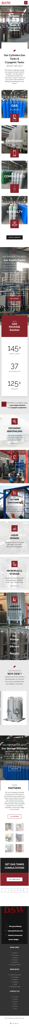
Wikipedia (15, 979)
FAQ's (15, 1004)
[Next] (26, 729)
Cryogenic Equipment (15, 975)
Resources (15, 962)
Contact (15, 999)
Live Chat (15, 996)
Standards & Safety (15, 986)
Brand (15, 984)
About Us (15, 953)
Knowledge (15, 977)
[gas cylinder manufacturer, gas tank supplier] (6, 2)
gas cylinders (13, 798)
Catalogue (15, 982)
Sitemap (15, 1006)
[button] (26, 2)
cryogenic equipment (18, 408)
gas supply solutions (17, 405)
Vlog (15, 1008)
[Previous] (3, 729)
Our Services (15, 955)
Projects (15, 957)
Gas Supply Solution (15, 964)
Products (15, 960)
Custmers (15, 1001)
